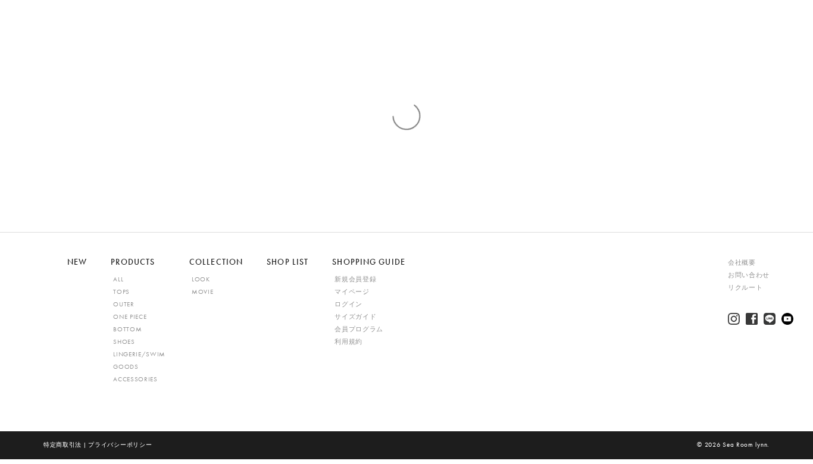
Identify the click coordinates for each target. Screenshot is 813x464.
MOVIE (202, 292)
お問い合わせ (749, 275)
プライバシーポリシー (120, 444)
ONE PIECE (129, 317)
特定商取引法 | (65, 444)
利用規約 (348, 342)
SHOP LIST (287, 261)
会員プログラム (358, 329)
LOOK (201, 279)
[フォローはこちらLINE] (770, 319)
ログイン (348, 304)
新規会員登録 (355, 279)
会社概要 (742, 263)
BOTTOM (127, 329)
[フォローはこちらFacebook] (752, 319)
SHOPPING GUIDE (368, 261)
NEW (77, 261)
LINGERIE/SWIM (139, 354)
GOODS (125, 367)
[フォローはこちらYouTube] (787, 319)
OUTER (123, 304)
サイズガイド (355, 317)
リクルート (745, 287)
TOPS (121, 292)
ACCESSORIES (135, 379)
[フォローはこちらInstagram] (734, 319)
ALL (118, 279)
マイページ (351, 292)
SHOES (124, 342)
